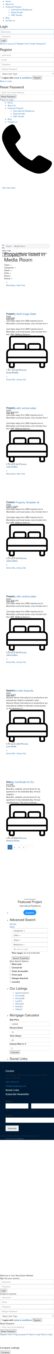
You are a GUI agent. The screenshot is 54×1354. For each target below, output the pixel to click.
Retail (17, 1006)
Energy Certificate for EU (20, 782)
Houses (18, 998)
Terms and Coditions (15, 1138)
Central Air (17, 967)
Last (33, 1110)
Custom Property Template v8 (22, 502)
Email (9, 1115)
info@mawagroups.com (16, 1086)
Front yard (17, 974)
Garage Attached (20, 978)
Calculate (15, 1052)
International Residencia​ (21, 9)
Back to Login (6, 81)
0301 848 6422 (8, 187)
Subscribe (12, 1128)
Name (9, 1101)
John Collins (12, 467)
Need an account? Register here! (14, 43)
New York (21, 285)
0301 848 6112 (12, 1081)
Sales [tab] (12, 926)
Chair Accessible (20, 971)
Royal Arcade (17, 12)
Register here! (6, 1334)
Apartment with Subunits (19, 690)
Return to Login (7, 99)
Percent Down (16, 1027)
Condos (18, 995)
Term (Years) (15, 1035)
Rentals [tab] (13, 924)
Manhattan (11, 285)
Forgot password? (21, 1334)
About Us (10, 4)
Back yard (16, 964)
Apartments (20, 992)
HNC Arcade (16, 15)
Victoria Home (13, 841)
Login (3, 40)
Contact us (10, 20)
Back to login (35, 1334)
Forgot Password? (38, 43)
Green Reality (12, 373)
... (7, 326)
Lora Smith (11, 746)
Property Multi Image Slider (21, 314)
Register (37, 77)
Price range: (17, 952)
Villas (17, 1009)
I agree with (17, 77)
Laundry (16, 981)
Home (8, 1)
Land (17, 1001)
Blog (7, 17)
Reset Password (8, 96)
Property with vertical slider (21, 408)
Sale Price (14, 1019)
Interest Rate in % (18, 1043)
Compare (5, 1352)
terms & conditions (23, 77)
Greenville (10, 379)
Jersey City (21, 379)
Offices (18, 1003)
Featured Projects (13, 6)
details (24, 370)
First (7, 1110)
